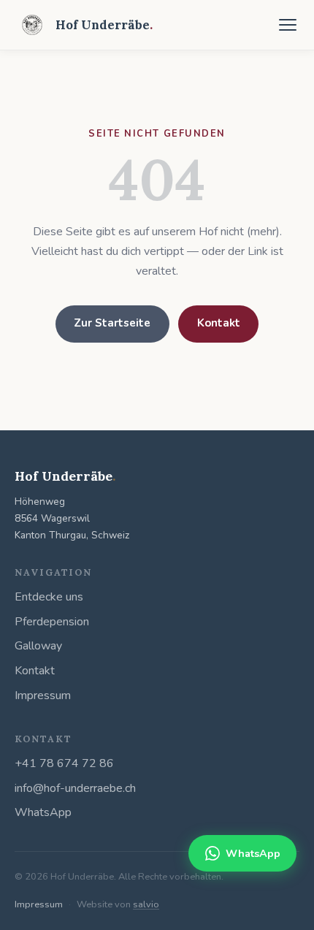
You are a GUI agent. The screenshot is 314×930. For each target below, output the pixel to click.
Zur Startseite (112, 323)
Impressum (43, 695)
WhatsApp (43, 812)
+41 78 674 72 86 (64, 763)
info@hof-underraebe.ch (75, 788)
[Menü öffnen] (287, 25)
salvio (146, 904)
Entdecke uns (49, 597)
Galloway (38, 646)
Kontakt (218, 323)
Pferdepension (52, 622)
